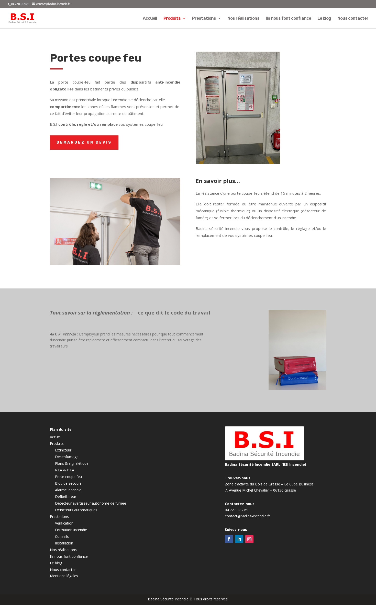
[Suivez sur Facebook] (229, 539)
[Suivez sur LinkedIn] (239, 539)
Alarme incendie (68, 489)
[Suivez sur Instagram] (249, 539)
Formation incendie (71, 529)
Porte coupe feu (68, 476)
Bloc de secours (68, 483)
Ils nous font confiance (288, 18)
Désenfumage (67, 456)
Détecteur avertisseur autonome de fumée (90, 503)
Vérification (64, 523)
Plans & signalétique (72, 463)
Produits (172, 18)
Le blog (324, 18)
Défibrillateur (65, 496)
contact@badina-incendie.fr (247, 516)
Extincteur (63, 450)
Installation (64, 543)
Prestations (204, 18)
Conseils (62, 536)
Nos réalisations (243, 18)
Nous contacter (352, 18)
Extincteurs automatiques (76, 509)
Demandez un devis (84, 142)
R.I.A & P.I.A (64, 470)
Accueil (150, 18)
